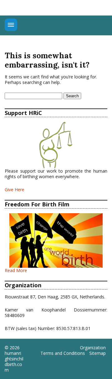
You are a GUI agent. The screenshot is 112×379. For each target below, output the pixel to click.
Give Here (14, 189)
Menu (11, 25)
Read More (16, 270)
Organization (93, 347)
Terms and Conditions (62, 353)
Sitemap (97, 353)
